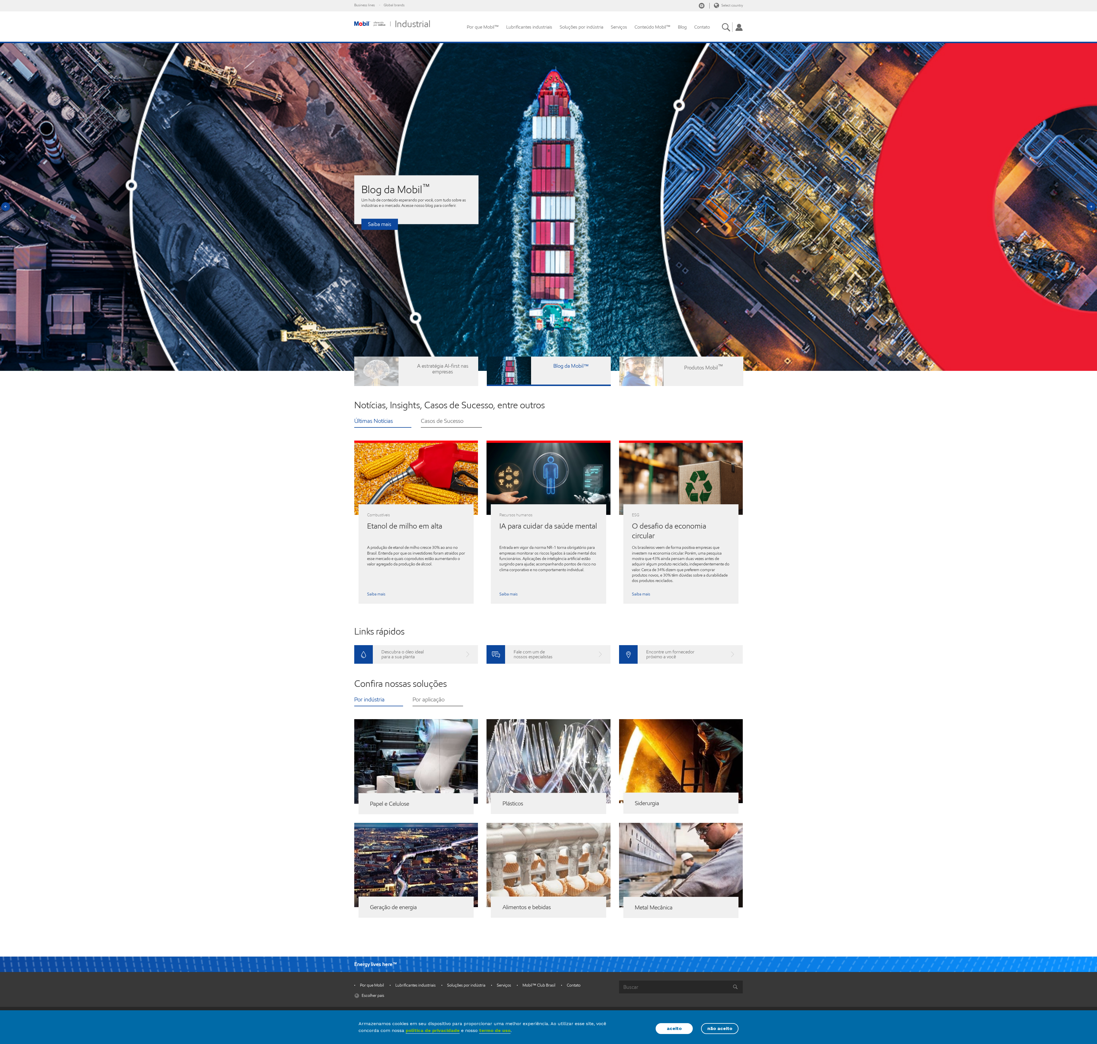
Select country (731, 5)
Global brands (394, 5)
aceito (674, 1028)
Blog (682, 27)
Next (1091, 207)
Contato (702, 27)
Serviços (619, 27)
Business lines (364, 5)
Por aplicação (429, 700)
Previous (6, 207)
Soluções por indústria (581, 27)
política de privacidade (433, 1030)
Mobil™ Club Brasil (539, 985)
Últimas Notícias (373, 421)
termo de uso (495, 1030)
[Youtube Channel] (701, 6)
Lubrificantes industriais (529, 27)
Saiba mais (379, 224)
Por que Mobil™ (483, 27)
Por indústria (369, 700)
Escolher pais (372, 995)
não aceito (719, 1028)
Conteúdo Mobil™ (652, 27)
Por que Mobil (372, 985)
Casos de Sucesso (442, 421)
